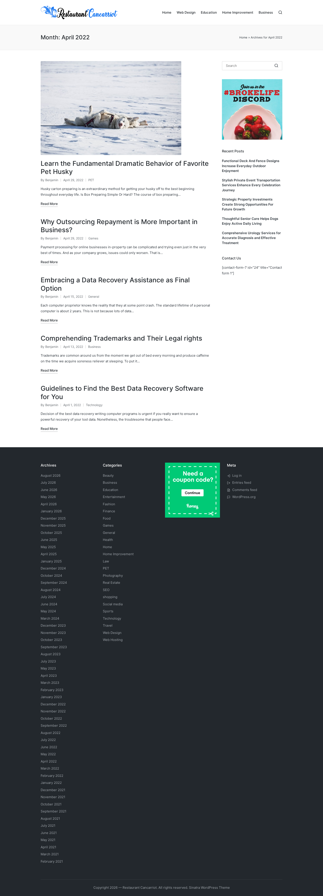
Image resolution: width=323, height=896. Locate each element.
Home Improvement (118, 554)
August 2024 (51, 590)
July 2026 (48, 482)
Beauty (108, 475)
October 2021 (51, 804)
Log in (237, 475)
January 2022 (51, 783)
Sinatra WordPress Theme (209, 887)
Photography (113, 575)
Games (93, 238)
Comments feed (244, 490)
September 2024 (54, 582)
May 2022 (48, 754)
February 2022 (52, 776)
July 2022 (48, 740)
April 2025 (49, 554)
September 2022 (54, 725)
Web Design (112, 633)
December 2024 (53, 568)
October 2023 (51, 640)
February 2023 (52, 690)
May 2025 (48, 547)
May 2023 (48, 668)
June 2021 (49, 833)
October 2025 (51, 533)
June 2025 (49, 540)
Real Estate (111, 582)
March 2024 (50, 618)
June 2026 (49, 490)
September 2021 (53, 811)
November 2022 (53, 711)
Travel (108, 625)
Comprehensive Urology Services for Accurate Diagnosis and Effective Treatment (251, 238)
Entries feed (241, 482)
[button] (276, 65)
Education (110, 490)
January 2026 (51, 511)
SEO (106, 590)
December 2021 (53, 790)
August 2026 (50, 475)
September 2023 (54, 647)
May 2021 (48, 840)
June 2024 (49, 604)
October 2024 (51, 575)
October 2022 (51, 718)
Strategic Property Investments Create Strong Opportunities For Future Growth (247, 204)
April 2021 (48, 847)
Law (106, 561)
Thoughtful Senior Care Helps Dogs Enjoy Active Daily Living (250, 221)
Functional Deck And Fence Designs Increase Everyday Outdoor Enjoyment (250, 166)
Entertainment (114, 497)
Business (94, 347)
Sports (108, 611)
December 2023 (53, 625)
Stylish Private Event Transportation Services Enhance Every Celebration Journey (251, 185)
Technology (94, 405)
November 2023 (53, 633)
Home (243, 37)
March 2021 (50, 854)
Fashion (109, 504)
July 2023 (48, 661)
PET (91, 180)
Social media (113, 604)
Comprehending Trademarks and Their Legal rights (121, 338)
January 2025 (51, 561)
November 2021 (53, 797)
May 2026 (48, 497)
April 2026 (49, 504)
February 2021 (52, 861)
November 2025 (53, 525)
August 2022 (50, 733)
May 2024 (48, 611)
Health (108, 540)
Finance (109, 511)
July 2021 (48, 825)
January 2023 (51, 697)
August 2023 (51, 654)
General (93, 296)
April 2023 (49, 675)
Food (107, 518)
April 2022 (49, 761)
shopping (110, 597)
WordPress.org (244, 497)
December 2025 (53, 518)
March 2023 (50, 683)
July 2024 (48, 597)
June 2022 (49, 747)
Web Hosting (113, 640)
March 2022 (50, 768)
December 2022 (53, 704)
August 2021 (50, 818)
